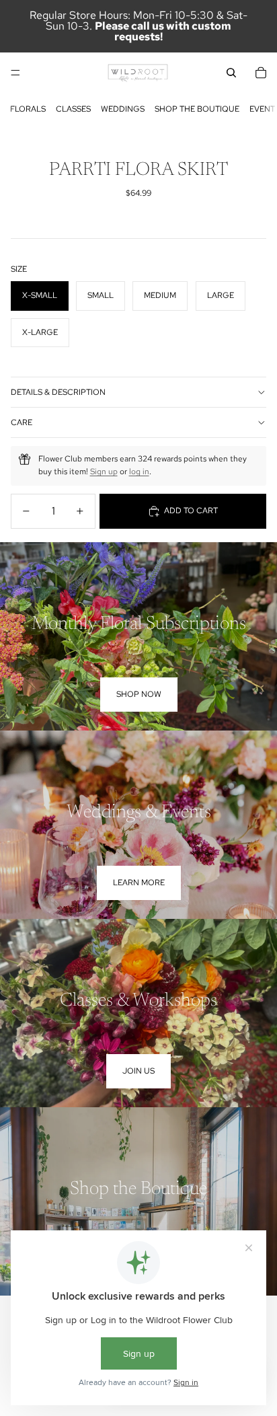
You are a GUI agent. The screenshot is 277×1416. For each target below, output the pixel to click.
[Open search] (231, 72)
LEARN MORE (139, 882)
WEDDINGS (123, 109)
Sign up (104, 471)
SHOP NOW (138, 694)
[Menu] (15, 72)
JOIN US (138, 1071)
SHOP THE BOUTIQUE (197, 109)
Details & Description (58, 392)
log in (139, 471)
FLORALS (28, 109)
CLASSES (73, 109)
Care (21, 422)
